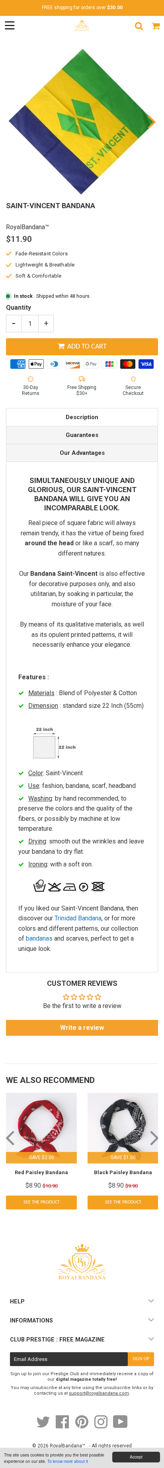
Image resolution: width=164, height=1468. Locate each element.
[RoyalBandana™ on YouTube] (120, 1426)
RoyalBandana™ (67, 1446)
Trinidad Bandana (78, 918)
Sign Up (141, 1359)
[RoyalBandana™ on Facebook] (63, 1426)
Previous (13, 121)
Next (151, 121)
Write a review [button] (82, 1027)
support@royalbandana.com (99, 1393)
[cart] (156, 25)
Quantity (18, 307)
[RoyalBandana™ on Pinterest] (82, 1426)
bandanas (39, 938)
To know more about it (67, 1461)
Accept (136, 1457)
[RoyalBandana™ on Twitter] (43, 1426)
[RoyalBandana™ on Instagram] (101, 1426)
